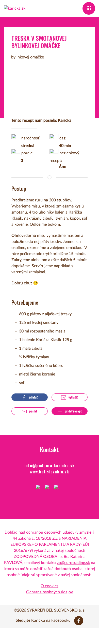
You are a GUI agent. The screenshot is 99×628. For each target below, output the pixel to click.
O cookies (49, 586)
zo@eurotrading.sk (73, 563)
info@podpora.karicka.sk (49, 466)
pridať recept (73, 411)
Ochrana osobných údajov (49, 592)
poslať (32, 411)
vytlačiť (73, 397)
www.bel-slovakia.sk (49, 472)
